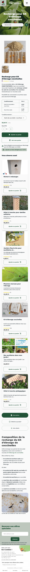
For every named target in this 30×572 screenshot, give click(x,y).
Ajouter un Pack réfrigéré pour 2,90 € (14, 150)
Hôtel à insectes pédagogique (15, 391)
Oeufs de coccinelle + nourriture (14, 118)
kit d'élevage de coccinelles (15, 452)
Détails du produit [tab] (15, 422)
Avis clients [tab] (15, 428)
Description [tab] (15, 415)
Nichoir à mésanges (11, 177)
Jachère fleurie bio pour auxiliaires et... (12, 249)
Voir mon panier (15, 140)
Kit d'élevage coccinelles (13, 319)
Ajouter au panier (15, 135)
